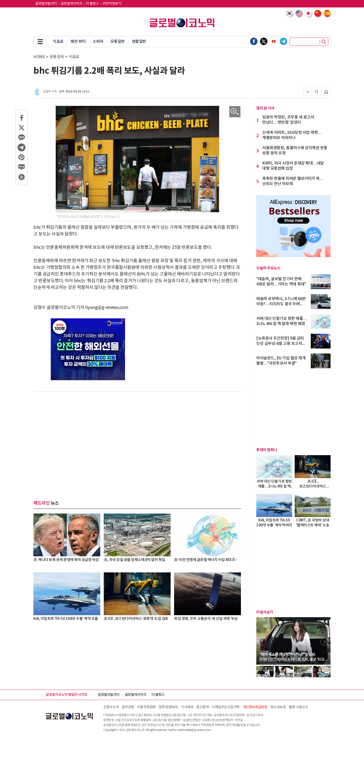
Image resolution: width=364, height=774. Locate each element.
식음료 (58, 41)
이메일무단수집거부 (226, 707)
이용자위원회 (146, 707)
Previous (262, 641)
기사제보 (187, 707)
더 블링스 (92, 4)
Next (324, 641)
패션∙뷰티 (78, 41)
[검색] (324, 42)
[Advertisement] (137, 435)
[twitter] (263, 41)
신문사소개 (111, 707)
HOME (39, 57)
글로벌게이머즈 (71, 4)
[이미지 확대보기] (234, 111)
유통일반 (117, 41)
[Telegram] (283, 41)
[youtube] (273, 41)
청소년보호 (278, 707)
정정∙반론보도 (168, 707)
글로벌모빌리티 (46, 4)
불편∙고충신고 (298, 707)
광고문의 (202, 707)
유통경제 (57, 57)
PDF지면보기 (112, 4)
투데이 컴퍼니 (266, 450)
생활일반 (139, 41)
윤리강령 (128, 707)
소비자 (98, 41)
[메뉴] (40, 41)
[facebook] (254, 41)
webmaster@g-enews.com (194, 730)
